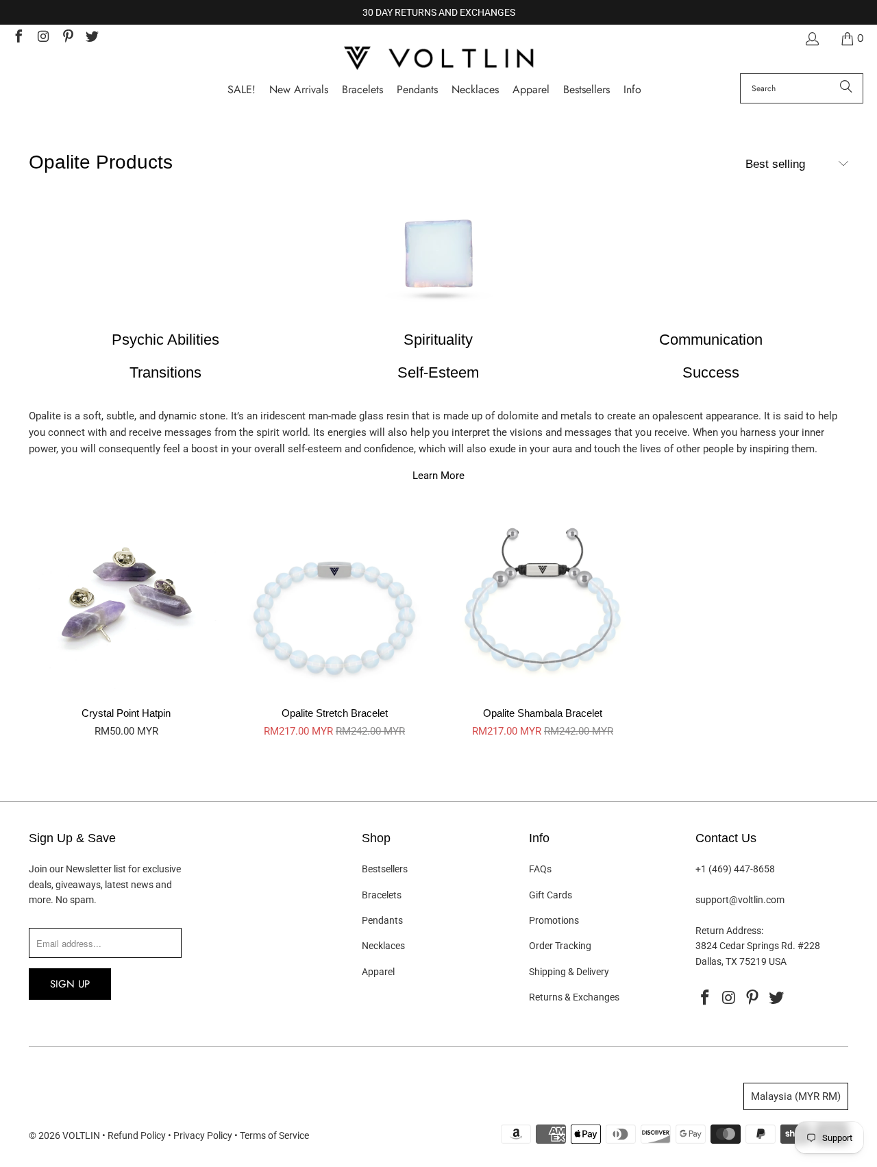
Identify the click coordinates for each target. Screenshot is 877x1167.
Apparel (378, 971)
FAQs (540, 868)
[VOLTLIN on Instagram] (42, 38)
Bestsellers (385, 868)
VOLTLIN (81, 1135)
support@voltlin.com (740, 899)
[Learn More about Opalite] (438, 259)
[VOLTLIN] (438, 59)
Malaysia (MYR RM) (796, 1096)
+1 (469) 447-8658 (735, 868)
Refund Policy (137, 1135)
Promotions (554, 920)
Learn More (438, 475)
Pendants (382, 920)
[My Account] (811, 38)
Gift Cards (550, 894)
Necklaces (383, 945)
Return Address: (729, 930)
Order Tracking (560, 945)
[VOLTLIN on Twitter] (91, 38)
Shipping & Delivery (569, 971)
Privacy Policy (202, 1135)
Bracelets (382, 894)
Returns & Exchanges (574, 997)
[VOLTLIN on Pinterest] (67, 38)
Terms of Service (274, 1135)
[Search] (846, 88)
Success (710, 372)
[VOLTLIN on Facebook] (17, 38)
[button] (632, 90)
